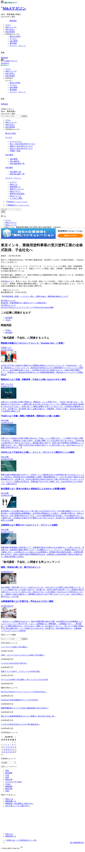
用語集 (10, 76)
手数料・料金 (15, 151)
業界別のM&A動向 (17, 194)
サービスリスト (16, 141)
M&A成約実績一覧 (17, 163)
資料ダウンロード (17, 189)
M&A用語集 (10, 32)
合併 (7, 777)
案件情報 (13, 43)
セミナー (13, 182)
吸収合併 (8, 779)
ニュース (11, 71)
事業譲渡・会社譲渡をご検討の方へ (19, 803)
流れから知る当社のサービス (21, 148)
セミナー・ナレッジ (18, 46)
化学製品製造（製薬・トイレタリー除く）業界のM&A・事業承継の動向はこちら (35, 296)
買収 (7, 771)
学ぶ (10, 73)
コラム (8, 25)
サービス (13, 39)
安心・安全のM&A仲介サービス (22, 144)
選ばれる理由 (15, 36)
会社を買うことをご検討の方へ (17, 806)
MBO (7, 791)
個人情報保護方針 (77, 843)
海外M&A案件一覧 (17, 174)
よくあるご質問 (16, 198)
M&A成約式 (14, 161)
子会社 (8, 320)
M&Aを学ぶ (10, 29)
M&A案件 (9, 168)
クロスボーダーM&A (13, 782)
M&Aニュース (11, 27)
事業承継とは (15, 187)
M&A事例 (13, 41)
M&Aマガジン (15, 191)
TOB (7, 775)
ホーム (8, 220)
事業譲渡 (8, 786)
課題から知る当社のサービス (21, 146)
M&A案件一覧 (15, 172)
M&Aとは (13, 184)
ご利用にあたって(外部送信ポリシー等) (21, 840)
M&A (6, 281)
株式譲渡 (8, 318)
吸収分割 (8, 789)
